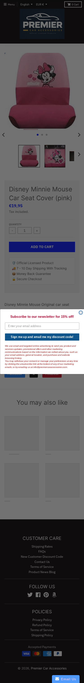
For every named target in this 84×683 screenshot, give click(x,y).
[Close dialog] (81, 312)
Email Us (67, 679)
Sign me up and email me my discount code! (42, 336)
